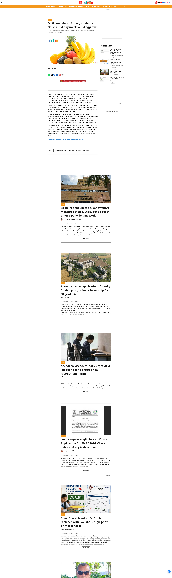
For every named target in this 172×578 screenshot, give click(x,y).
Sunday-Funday (63, 7)
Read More (86, 238)
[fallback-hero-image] (104, 51)
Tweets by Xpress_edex (112, 111)
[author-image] (62, 219)
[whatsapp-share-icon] (49, 75)
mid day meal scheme (60, 150)
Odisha (50, 150)
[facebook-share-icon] (54, 75)
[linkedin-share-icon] (57, 75)
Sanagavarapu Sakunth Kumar (72, 219)
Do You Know (96, 7)
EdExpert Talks (107, 7)
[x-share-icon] (52, 75)
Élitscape (87, 7)
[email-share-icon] (60, 75)
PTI (62, 377)
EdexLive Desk (52, 68)
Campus (53, 7)
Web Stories (73, 7)
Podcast (80, 7)
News (48, 7)
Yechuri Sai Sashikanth (67, 529)
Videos (115, 7)
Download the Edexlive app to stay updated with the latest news (65, 139)
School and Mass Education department (79, 150)
